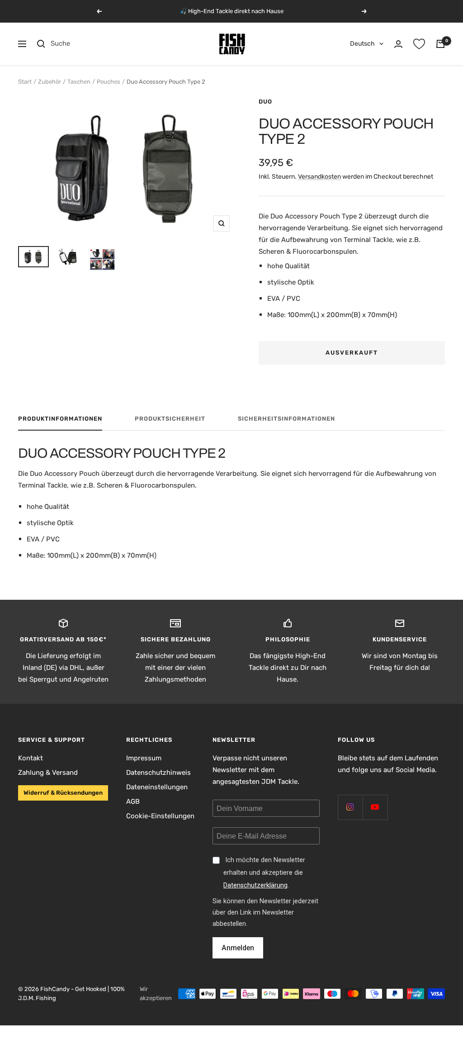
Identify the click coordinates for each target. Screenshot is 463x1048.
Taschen (78, 81)
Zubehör (49, 81)
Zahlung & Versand (48, 772)
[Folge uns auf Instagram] (350, 807)
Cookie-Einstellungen (160, 816)
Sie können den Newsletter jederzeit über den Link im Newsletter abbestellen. (265, 912)
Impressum (143, 758)
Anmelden (238, 948)
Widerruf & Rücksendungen (63, 792)
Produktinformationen (60, 418)
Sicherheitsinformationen (286, 418)
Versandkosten (319, 176)
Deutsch (362, 43)
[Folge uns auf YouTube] (375, 807)
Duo (265, 101)
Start (25, 81)
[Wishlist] (419, 44)
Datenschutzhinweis (158, 772)
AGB (133, 801)
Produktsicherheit (170, 418)
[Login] (398, 44)
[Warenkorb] (440, 44)
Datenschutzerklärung (255, 885)
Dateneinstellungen (157, 787)
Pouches (108, 81)
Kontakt (30, 758)
